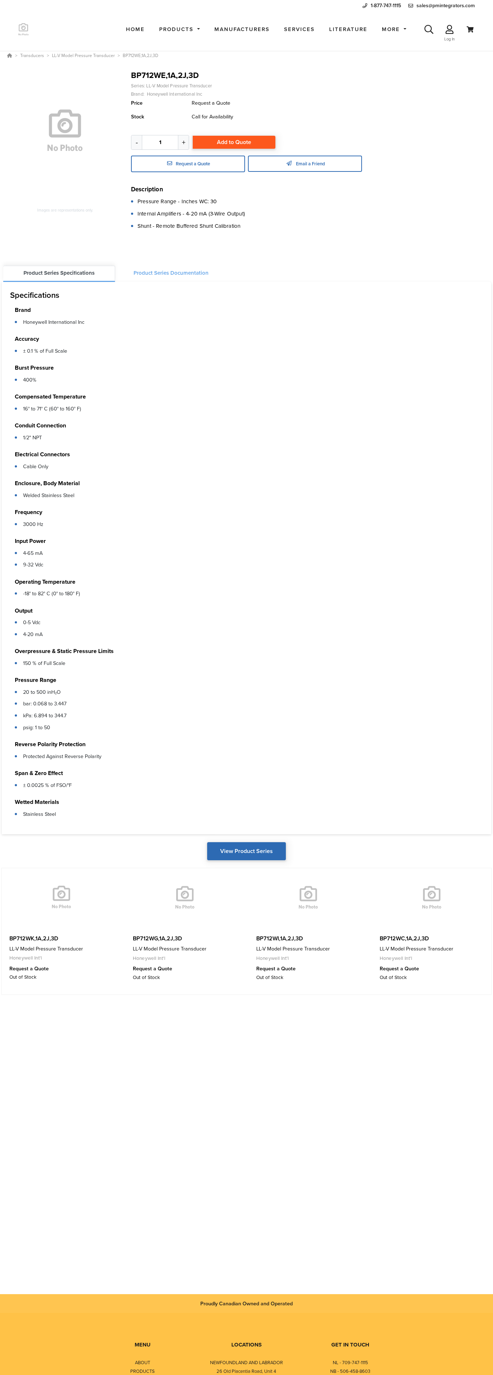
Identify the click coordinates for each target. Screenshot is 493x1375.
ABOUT (142, 1362)
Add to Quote (234, 142)
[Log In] (449, 29)
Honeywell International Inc (53, 322)
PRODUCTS (142, 1371)
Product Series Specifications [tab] (59, 273)
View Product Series (246, 851)
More (392, 29)
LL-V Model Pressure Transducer (179, 85)
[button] (179, 29)
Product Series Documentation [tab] (171, 273)
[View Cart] (470, 29)
